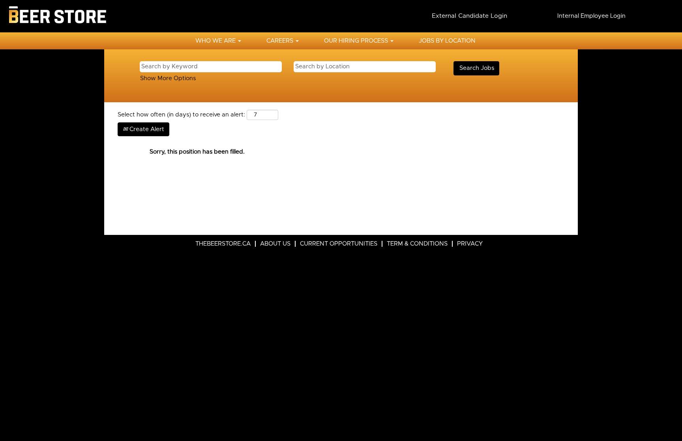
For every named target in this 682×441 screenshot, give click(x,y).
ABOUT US (275, 244)
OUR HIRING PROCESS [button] (357, 41)
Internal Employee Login (591, 16)
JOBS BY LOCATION (447, 41)
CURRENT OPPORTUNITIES (338, 244)
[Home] (57, 16)
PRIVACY (470, 244)
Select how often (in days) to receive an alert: (181, 115)
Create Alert (146, 129)
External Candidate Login (469, 15)
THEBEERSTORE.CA (223, 244)
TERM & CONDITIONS (417, 244)
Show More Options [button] (168, 78)
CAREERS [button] (280, 41)
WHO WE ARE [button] (216, 41)
